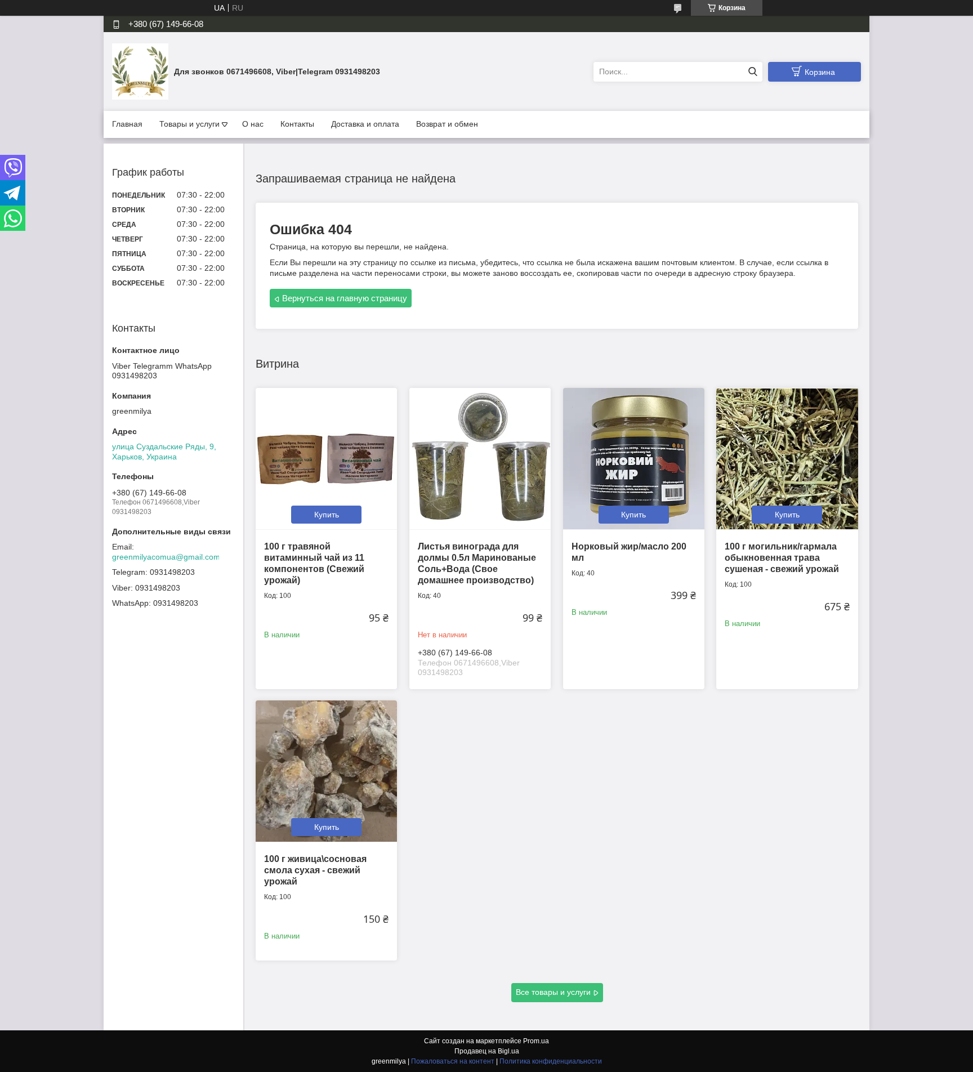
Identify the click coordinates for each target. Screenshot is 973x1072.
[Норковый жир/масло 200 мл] (633, 458)
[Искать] (752, 72)
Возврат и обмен (447, 123)
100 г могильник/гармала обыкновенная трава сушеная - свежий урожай (782, 558)
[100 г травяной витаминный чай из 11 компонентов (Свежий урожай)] (326, 458)
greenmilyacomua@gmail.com (166, 556)
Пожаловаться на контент (452, 1061)
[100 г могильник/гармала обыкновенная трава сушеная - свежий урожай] (787, 458)
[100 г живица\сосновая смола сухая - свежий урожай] (326, 771)
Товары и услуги (189, 123)
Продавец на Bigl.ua (486, 1051)
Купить (326, 514)
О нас (253, 123)
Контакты (297, 123)
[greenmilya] (140, 70)
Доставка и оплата (365, 123)
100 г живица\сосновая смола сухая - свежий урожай (315, 870)
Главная (127, 123)
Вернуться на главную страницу (344, 298)
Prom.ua (536, 1041)
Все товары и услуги (553, 992)
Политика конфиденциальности (550, 1061)
